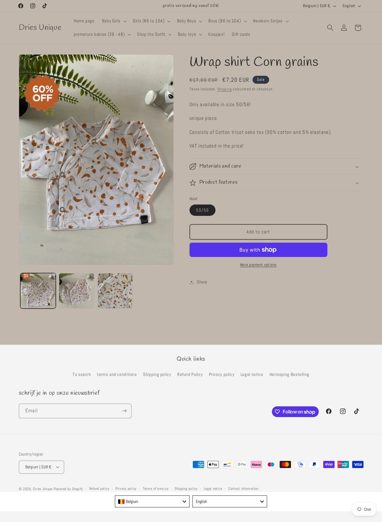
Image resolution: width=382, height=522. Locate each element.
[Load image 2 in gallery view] (76, 291)
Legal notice (252, 374)
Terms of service (156, 489)
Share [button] (202, 282)
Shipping (224, 89)
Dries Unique (43, 489)
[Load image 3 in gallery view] (115, 291)
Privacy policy (222, 374)
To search (82, 374)
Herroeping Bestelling (289, 374)
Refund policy (99, 489)
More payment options (258, 264)
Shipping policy (157, 374)
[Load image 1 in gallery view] (38, 291)
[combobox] (152, 501)
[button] (113, 21)
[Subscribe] (124, 411)
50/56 (202, 210)
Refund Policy (190, 374)
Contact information (243, 489)
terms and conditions (117, 374)
